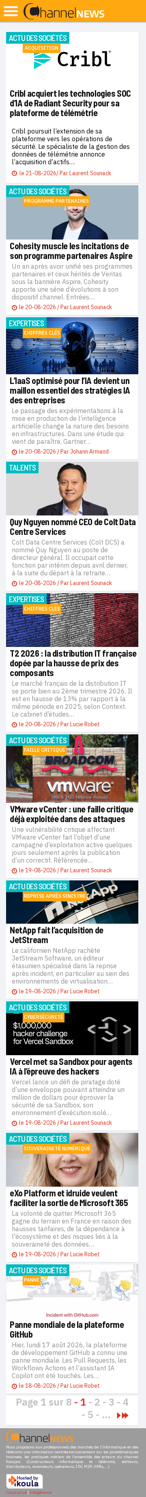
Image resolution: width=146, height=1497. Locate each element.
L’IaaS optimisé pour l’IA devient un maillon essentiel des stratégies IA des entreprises (70, 390)
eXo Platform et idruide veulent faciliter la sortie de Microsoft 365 (69, 1197)
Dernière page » (125, 1415)
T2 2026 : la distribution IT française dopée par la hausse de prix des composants (73, 663)
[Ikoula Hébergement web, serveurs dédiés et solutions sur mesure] (24, 1487)
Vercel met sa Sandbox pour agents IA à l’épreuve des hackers (71, 1066)
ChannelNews (64, 11)
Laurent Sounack (90, 173)
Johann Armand (89, 451)
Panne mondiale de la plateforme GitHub (67, 1329)
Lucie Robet (85, 724)
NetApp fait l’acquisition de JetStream (56, 934)
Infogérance (41, 1492)
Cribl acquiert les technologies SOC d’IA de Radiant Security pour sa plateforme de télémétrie (70, 103)
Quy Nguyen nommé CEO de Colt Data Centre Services (73, 526)
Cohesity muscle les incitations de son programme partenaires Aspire (71, 250)
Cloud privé (16, 1492)
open (11, 11)
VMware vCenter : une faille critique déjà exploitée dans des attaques (71, 814)
